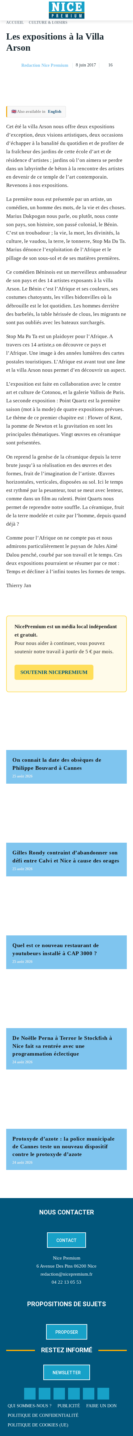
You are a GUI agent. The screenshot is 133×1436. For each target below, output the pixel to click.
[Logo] (66, 10)
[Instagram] (59, 1394)
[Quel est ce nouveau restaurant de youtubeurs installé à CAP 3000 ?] (66, 909)
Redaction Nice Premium (44, 65)
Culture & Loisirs (48, 22)
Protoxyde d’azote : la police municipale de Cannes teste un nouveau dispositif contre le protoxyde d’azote (63, 1146)
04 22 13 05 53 (66, 1282)
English (54, 111)
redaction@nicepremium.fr (66, 1274)
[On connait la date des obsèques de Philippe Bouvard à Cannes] (66, 723)
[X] (92, 81)
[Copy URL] (64, 81)
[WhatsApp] (106, 81)
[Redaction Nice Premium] (13, 65)
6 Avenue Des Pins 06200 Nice (66, 1266)
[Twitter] (44, 1394)
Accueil (15, 22)
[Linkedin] (120, 81)
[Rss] (103, 1394)
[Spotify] (89, 1394)
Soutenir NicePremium (54, 672)
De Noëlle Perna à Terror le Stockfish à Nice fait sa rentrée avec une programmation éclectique (62, 1046)
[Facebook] (78, 81)
